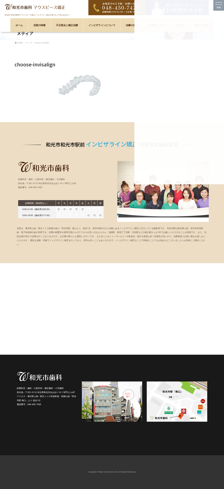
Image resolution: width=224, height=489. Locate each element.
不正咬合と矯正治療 (67, 25)
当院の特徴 (39, 25)
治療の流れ (132, 25)
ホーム (19, 25)
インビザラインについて (102, 25)
